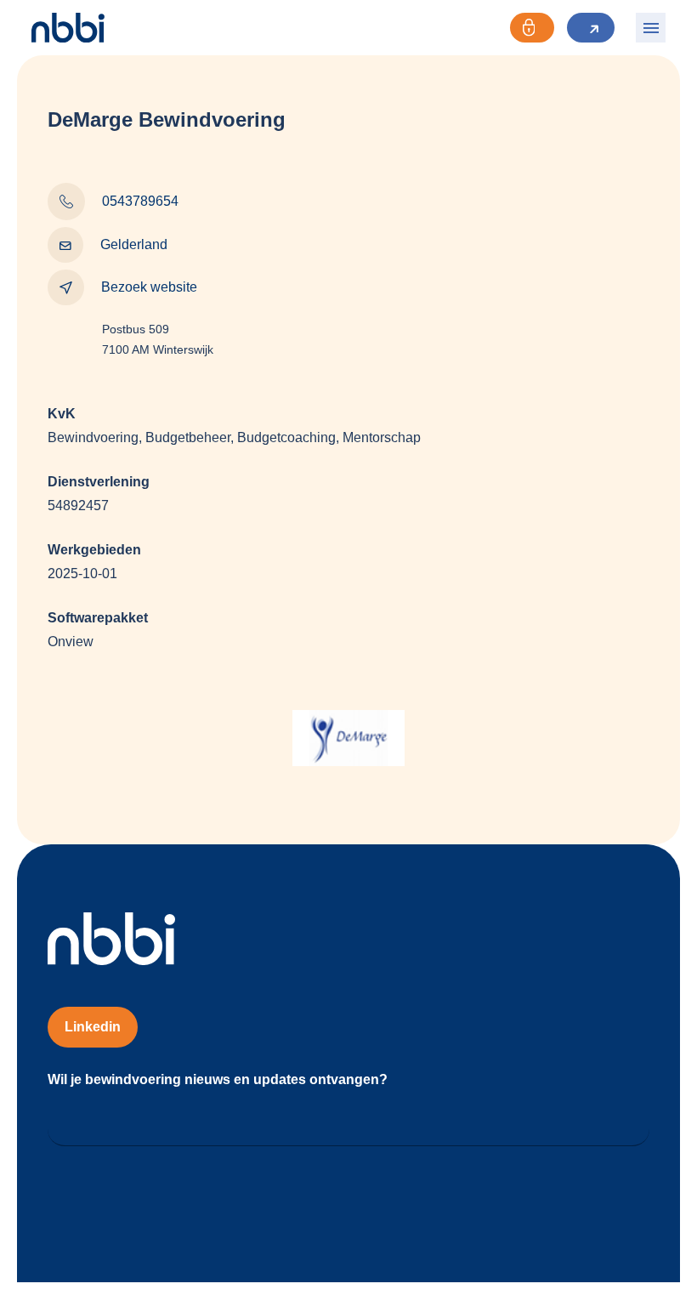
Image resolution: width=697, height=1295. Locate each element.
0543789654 (140, 201)
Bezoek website (149, 287)
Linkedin (93, 1027)
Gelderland (133, 244)
